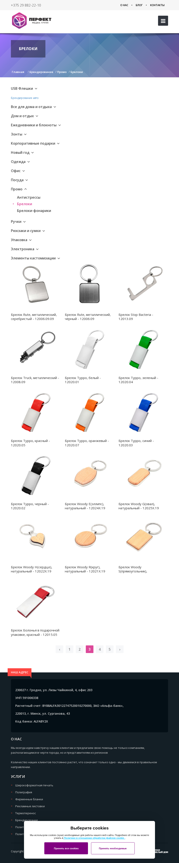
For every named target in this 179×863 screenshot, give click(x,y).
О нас (124, 5)
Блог (139, 5)
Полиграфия (23, 792)
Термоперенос (25, 813)
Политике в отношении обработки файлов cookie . (94, 838)
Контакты (157, 5)
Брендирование (26, 820)
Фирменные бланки (29, 799)
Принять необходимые (113, 848)
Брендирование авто (25, 98)
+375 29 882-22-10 (26, 5)
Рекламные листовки (30, 806)
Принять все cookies (66, 848)
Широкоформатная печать (34, 785)
